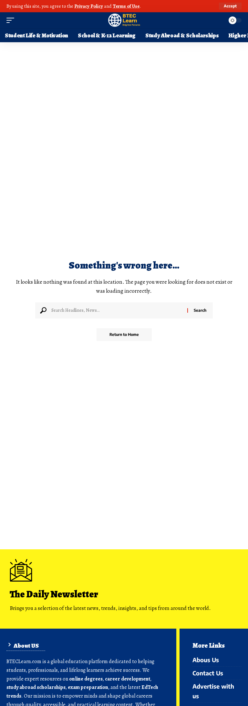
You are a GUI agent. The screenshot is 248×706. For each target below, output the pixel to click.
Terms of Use (126, 6)
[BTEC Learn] (124, 20)
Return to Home (124, 334)
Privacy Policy (88, 6)
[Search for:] (116, 310)
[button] (230, 6)
